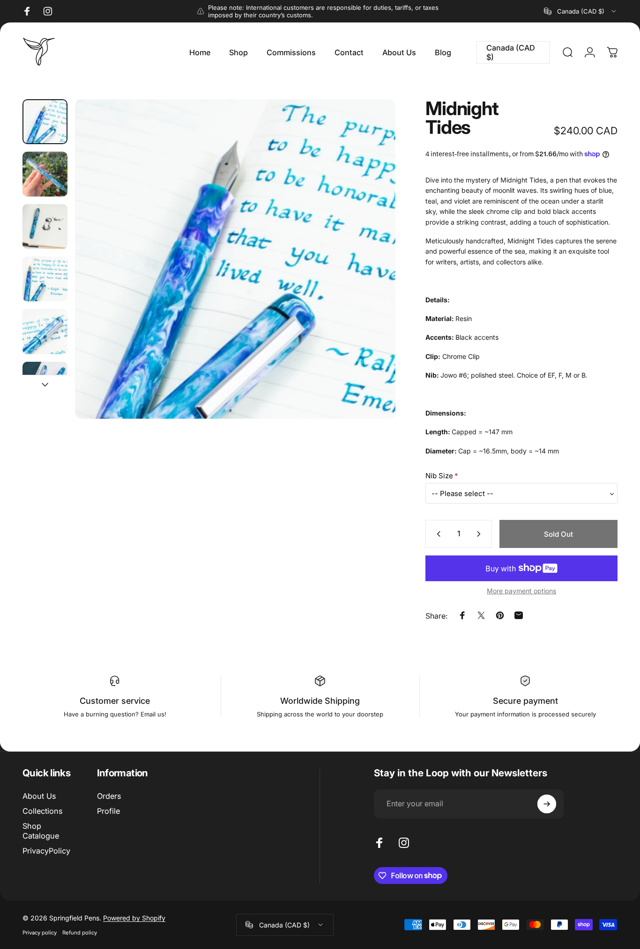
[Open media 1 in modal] (235, 259)
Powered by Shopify (134, 918)
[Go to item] (44, 121)
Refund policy (79, 932)
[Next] (371, 275)
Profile (108, 811)
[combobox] (581, 11)
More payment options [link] (521, 591)
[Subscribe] (546, 804)
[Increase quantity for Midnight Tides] (480, 534)
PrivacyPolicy (46, 850)
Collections (42, 811)
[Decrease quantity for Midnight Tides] (436, 534)
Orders (109, 796)
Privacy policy (39, 932)
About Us (39, 796)
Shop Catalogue (40, 830)
